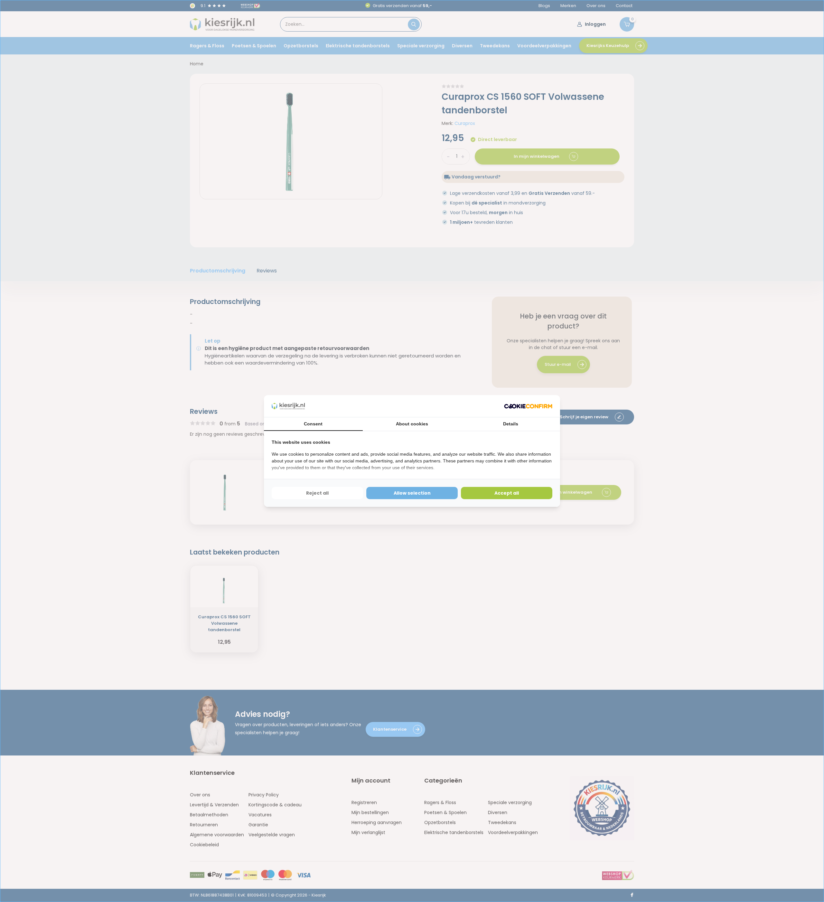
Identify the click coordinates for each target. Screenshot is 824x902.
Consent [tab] (313, 423)
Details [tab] (510, 423)
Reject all (317, 493)
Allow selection (412, 493)
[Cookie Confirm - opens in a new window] (528, 406)
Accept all (506, 493)
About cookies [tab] (412, 423)
